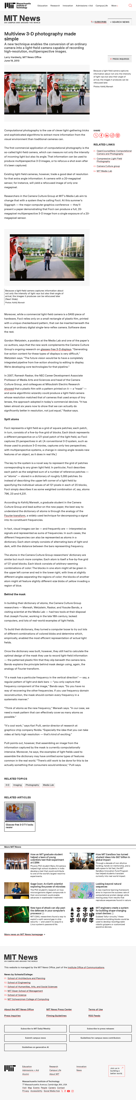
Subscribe (100, 22)
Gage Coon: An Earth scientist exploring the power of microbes (47, 885)
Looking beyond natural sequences (108, 885)
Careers (52, 1088)
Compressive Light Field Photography (109, 160)
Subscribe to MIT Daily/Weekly (35, 1028)
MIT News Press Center (59, 1009)
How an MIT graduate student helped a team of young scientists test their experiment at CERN (47, 858)
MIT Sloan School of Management (25, 991)
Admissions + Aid (84, 5)
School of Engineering (19, 982)
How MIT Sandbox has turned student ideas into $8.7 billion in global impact (113, 857)
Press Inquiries (12, 1015)
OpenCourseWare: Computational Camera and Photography (114, 152)
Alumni (25, 1074)
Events (36, 1088)
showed (9, 388)
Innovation (68, 5)
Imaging (17, 785)
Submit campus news (35, 1038)
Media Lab (48, 785)
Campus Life (102, 5)
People (44, 1088)
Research (55, 5)
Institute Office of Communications (86, 967)
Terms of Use (95, 1009)
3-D (7, 785)
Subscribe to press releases (100, 1028)
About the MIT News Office (19, 1009)
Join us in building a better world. (116, 1071)
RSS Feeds (94, 1015)
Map (30, 1088)
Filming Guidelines (56, 1015)
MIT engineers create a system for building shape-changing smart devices (112, 910)
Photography (32, 785)
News (79, 1070)
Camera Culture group (108, 166)
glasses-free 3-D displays (56, 349)
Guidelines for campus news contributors (100, 1038)
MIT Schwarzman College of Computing (28, 999)
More (114, 5)
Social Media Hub (52, 1091)
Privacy (25, 1091)
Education (43, 5)
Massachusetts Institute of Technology (41, 1081)
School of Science (17, 995)
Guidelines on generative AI (35, 1047)
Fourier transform (14, 515)
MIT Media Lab (104, 171)
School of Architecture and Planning (26, 978)
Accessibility (36, 1091)
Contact (61, 1088)
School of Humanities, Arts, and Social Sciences (32, 986)
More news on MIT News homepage (23, 934)
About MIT (54, 1074)
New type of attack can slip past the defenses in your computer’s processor (47, 910)
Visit (24, 1088)
